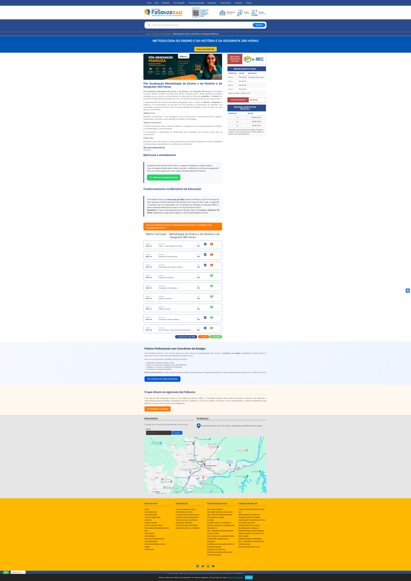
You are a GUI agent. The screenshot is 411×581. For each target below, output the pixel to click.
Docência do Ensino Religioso (219, 552)
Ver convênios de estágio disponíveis (162, 379)
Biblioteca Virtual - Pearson (188, 528)
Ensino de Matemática (216, 549)
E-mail (153, 429)
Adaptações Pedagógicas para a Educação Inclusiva (251, 521)
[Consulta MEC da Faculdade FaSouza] (200, 12)
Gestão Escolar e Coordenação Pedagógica (220, 527)
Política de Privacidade (154, 539)
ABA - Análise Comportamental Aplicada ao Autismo (219, 516)
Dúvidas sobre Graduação (187, 525)
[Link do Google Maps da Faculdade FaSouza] (205, 465)
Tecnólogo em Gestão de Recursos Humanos (186, 521)
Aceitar (248, 577)
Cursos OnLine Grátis (153, 525)
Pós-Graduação (179, 3)
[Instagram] (208, 566)
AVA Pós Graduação (152, 517)
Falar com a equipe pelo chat (165, 177)
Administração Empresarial (250, 539)
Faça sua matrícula (205, 49)
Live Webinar (149, 536)
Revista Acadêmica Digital (155, 544)
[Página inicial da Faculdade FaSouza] (163, 12)
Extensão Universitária (196, 3)
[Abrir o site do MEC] (254, 59)
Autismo (210, 520)
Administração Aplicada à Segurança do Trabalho (249, 527)
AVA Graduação (150, 515)
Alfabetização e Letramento (219, 523)
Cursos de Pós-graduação (161, 34)
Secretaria (238, 3)
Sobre (156, 3)
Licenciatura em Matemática (187, 515)
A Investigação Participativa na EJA (251, 511)
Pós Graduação (151, 541)
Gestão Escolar (214, 555)
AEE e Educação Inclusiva (249, 547)
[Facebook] (198, 566)
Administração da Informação (251, 531)
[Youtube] (213, 566)
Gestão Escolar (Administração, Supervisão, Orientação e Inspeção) (221, 538)
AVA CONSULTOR (150, 512)
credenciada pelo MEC (175, 199)
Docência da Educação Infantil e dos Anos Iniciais (220, 545)
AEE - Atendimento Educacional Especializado (220, 532)
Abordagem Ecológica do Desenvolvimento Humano (249, 516)
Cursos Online (150, 523)
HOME (146, 509)
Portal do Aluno (225, 3)
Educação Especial (215, 509)
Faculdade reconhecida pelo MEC (156, 529)
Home (149, 3)
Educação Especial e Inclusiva (219, 512)
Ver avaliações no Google (157, 409)
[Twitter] (203, 566)
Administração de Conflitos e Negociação (251, 535)
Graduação (165, 3)
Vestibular (149, 549)
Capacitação (211, 3)
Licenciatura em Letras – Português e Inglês (186, 511)
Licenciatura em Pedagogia (187, 517)
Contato (249, 3)
